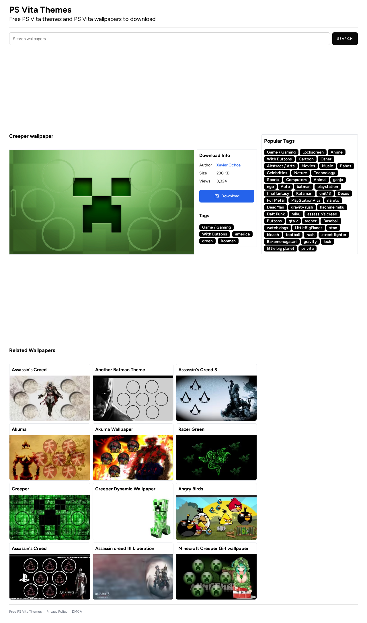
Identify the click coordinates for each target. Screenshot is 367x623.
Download (230, 196)
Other (326, 159)
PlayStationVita (305, 200)
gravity (310, 241)
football (293, 234)
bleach (273, 234)
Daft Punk (276, 214)
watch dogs (277, 227)
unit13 (325, 193)
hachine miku (332, 207)
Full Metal (275, 200)
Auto (285, 186)
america (242, 234)
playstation (327, 186)
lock (327, 241)
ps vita (307, 248)
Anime (337, 152)
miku (296, 214)
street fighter (333, 234)
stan (333, 227)
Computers (296, 179)
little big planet (280, 248)
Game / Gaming (216, 227)
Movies (308, 166)
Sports (273, 179)
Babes (345, 166)
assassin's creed (322, 214)
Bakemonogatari (282, 241)
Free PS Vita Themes (25, 612)
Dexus (343, 193)
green (207, 241)
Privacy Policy (56, 612)
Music (327, 166)
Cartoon (306, 159)
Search (345, 39)
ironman (228, 241)
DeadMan (275, 207)
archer (311, 221)
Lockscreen (313, 152)
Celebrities (277, 172)
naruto (333, 200)
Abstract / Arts (281, 166)
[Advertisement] (133, 90)
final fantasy (278, 193)
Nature (300, 172)
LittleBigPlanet (308, 227)
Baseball (330, 221)
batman (304, 186)
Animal (320, 179)
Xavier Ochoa (228, 165)
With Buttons (214, 234)
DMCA (77, 612)
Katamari (304, 193)
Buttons (274, 221)
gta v (293, 221)
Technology (324, 172)
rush (311, 234)
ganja (338, 179)
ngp (270, 186)
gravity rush (302, 207)
